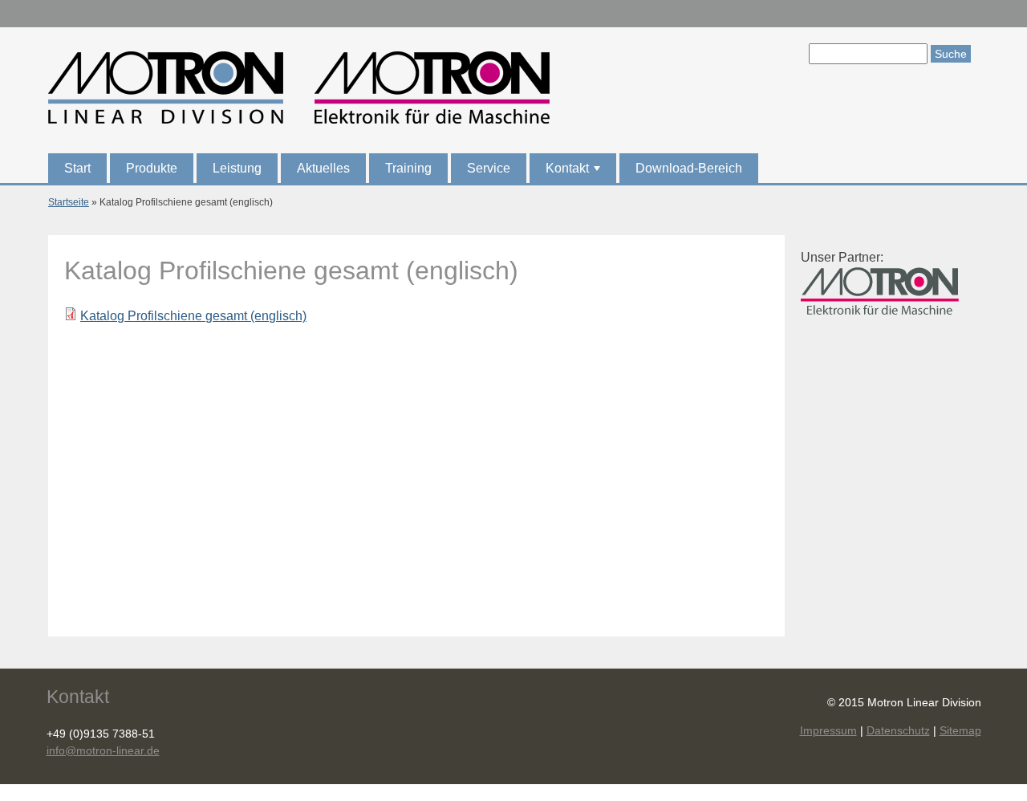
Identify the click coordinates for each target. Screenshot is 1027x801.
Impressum (828, 730)
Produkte (151, 168)
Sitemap (960, 730)
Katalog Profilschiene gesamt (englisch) (193, 316)
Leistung (237, 168)
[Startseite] (299, 90)
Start (77, 168)
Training (408, 168)
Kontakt (574, 172)
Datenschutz (898, 730)
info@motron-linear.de (103, 750)
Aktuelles (323, 168)
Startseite (68, 202)
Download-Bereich (688, 168)
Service (488, 168)
